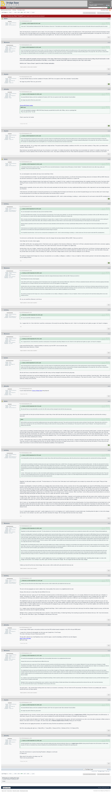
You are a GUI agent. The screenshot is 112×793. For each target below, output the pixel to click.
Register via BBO (93, 5)
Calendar (14, 7)
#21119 (109, 700)
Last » (33, 12)
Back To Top (4, 790)
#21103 (109, 74)
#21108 (109, 268)
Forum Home (9, 790)
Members (8, 7)
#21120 (109, 735)
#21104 (109, 89)
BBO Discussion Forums (6, 10)
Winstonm (7, 42)
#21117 (109, 625)
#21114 (109, 450)
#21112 (109, 386)
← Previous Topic (94, 771)
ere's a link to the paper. (25, 638)
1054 (15, 12)
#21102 (109, 42)
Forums (3, 7)
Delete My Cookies (16, 790)
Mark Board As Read (24, 790)
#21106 (109, 159)
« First (10, 12)
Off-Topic (14, 10)
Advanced (111, 7)
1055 (19, 12)
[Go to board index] (10, 3)
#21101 (109, 18)
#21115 (109, 523)
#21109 (109, 310)
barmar (6, 358)
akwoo (6, 18)
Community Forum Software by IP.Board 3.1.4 (101, 790)
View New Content (104, 10)
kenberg (6, 204)
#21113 (109, 401)
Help (108, 5)
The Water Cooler (21, 10)
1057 (25, 12)
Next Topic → (108, 771)
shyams (6, 74)
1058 (28, 12)
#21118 (109, 650)
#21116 (109, 575)
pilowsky (6, 89)
